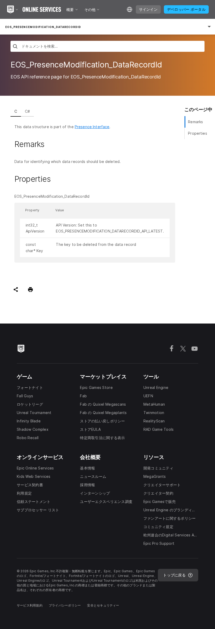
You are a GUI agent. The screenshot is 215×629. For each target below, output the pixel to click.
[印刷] (30, 289)
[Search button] (15, 47)
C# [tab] (27, 111)
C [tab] (15, 111)
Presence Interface (92, 126)
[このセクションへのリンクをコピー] (51, 144)
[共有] (15, 289)
